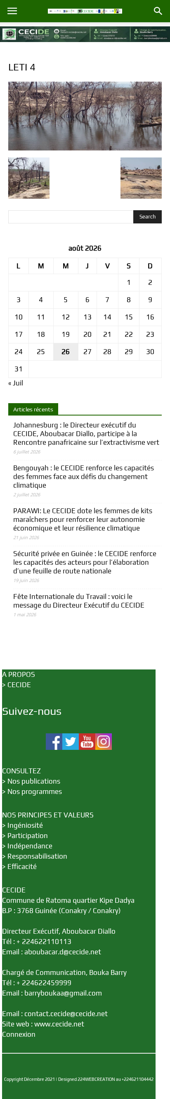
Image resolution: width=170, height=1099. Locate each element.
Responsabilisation (37, 856)
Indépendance (29, 846)
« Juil (15, 383)
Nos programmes (34, 791)
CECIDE (19, 685)
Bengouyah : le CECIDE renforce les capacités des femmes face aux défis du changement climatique (83, 476)
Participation (27, 835)
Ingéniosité (25, 825)
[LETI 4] (85, 148)
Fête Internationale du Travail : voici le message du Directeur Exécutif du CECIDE (78, 600)
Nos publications (33, 781)
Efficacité (22, 866)
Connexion (18, 1034)
